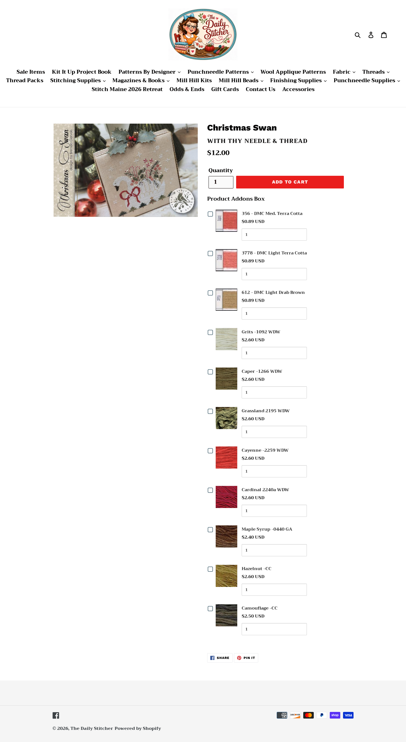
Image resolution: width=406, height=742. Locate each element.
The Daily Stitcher (91, 728)
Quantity (221, 171)
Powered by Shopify (138, 728)
